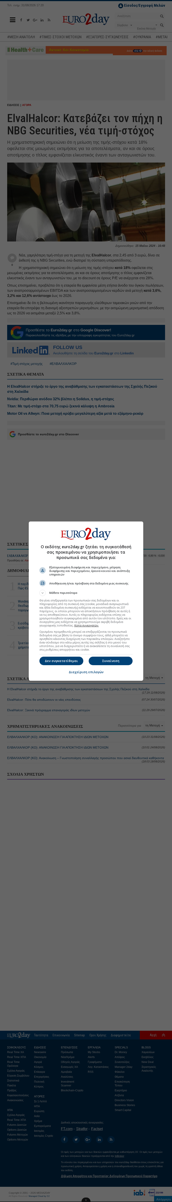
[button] (86, 593)
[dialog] (86, 601)
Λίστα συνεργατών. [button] (86, 625)
